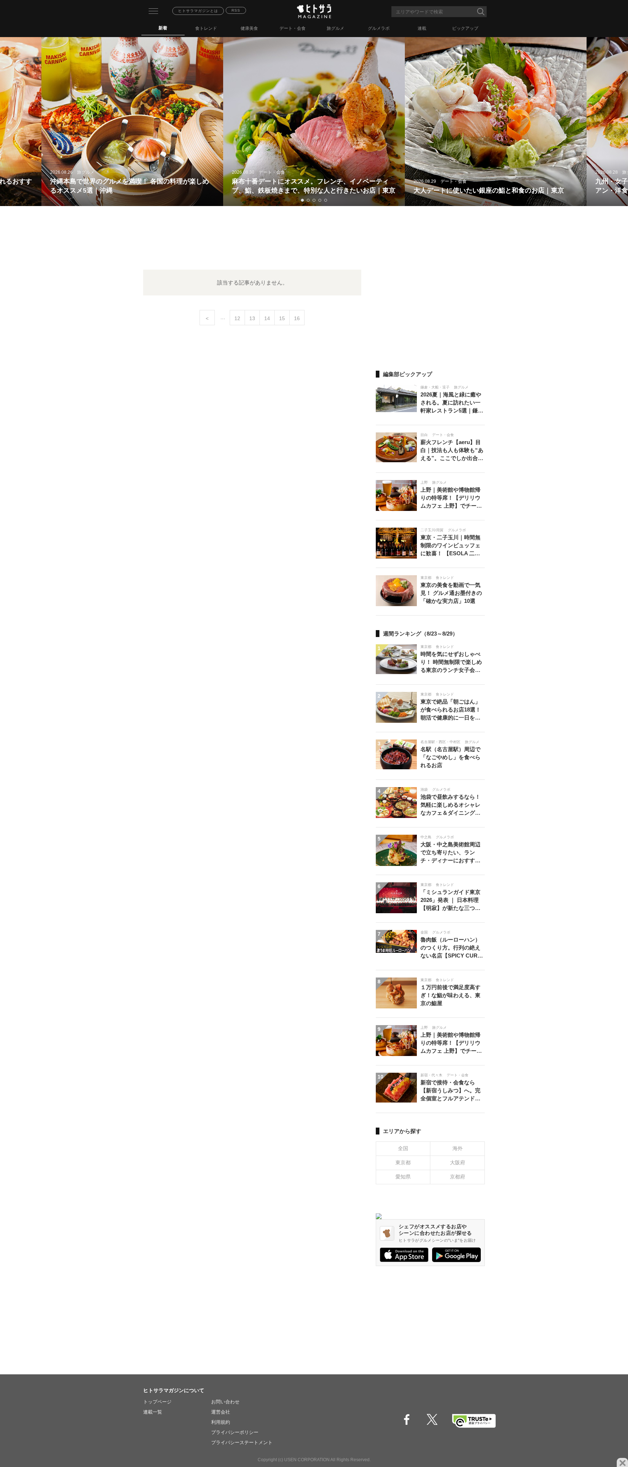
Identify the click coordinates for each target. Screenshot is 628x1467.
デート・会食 (292, 28)
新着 (162, 28)
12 (237, 318)
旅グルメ (335, 28)
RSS (236, 10)
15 (282, 318)
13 (252, 318)
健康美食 (249, 28)
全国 (403, 1148)
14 (267, 318)
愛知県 (403, 1177)
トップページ (157, 1401)
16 (297, 318)
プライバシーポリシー (234, 1432)
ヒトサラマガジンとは (198, 11)
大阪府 (457, 1162)
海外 (457, 1148)
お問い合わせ (225, 1401)
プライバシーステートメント (242, 1442)
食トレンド (206, 28)
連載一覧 (152, 1412)
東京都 (403, 1162)
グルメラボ (379, 28)
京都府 (457, 1177)
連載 (422, 28)
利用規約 (220, 1422)
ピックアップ (465, 28)
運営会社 (220, 1412)
